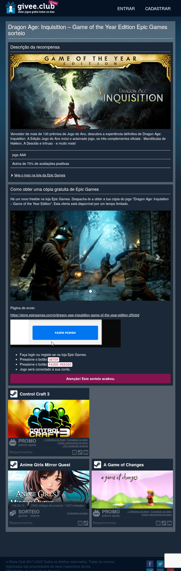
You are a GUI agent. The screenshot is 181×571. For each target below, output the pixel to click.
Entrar (126, 8)
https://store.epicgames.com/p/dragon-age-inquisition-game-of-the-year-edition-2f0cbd (74, 315)
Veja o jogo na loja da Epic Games (39, 175)
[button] (22, 256)
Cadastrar (158, 8)
